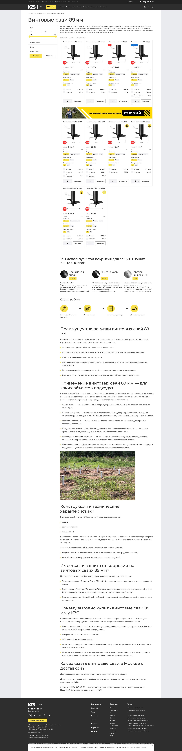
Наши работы (114, 710)
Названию (63, 38)
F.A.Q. (111, 736)
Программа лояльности (62, 2)
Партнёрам (95, 7)
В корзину (78, 101)
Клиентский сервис (37, 720)
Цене (71, 38)
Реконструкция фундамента (136, 718)
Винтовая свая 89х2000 (95, 42)
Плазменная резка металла (136, 710)
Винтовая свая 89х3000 (140, 42)
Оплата (38, 2)
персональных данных (138, 747)
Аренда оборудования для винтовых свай (140, 726)
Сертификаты (114, 726)
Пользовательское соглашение (38, 737)
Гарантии (51, 2)
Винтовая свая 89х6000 (95, 188)
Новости (86, 7)
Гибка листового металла (135, 708)
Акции (79, 7)
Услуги (61, 7)
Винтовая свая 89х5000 (140, 122)
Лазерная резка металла (135, 713)
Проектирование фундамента (136, 723)
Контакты (103, 7)
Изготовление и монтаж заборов (137, 731)
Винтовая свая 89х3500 (72, 122)
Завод (112, 708)
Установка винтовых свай (135, 715)
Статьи (112, 718)
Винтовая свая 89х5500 (72, 188)
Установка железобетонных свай (137, 720)
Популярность (79, 38)
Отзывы (44, 2)
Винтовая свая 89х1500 (72, 42)
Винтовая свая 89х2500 (118, 42)
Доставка (31, 2)
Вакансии (75, 2)
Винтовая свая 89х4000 (95, 122)
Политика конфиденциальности (38, 735)
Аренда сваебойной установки (137, 728)
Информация (96, 704)
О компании (70, 7)
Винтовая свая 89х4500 (118, 122)
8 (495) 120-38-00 (147, 2)
